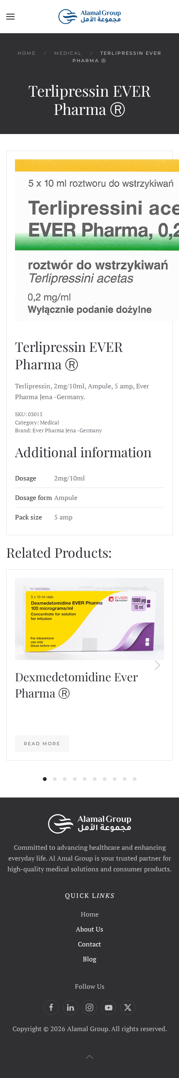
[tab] (45, 779)
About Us (89, 929)
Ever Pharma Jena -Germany (67, 430)
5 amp (63, 517)
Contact (89, 944)
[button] (10, 16)
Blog (89, 958)
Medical (49, 422)
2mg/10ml (69, 478)
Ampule (65, 497)
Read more (42, 743)
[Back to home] (89, 16)
